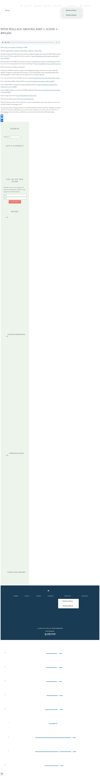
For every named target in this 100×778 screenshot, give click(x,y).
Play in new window (10, 48)
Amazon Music (24, 51)
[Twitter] (31, 118)
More (40, 51)
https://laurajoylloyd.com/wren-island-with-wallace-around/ (44, 78)
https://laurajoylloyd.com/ (27, 99)
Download (19, 48)
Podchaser (31, 51)
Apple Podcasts (10, 51)
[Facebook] (31, 115)
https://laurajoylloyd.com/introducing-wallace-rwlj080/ (40, 82)
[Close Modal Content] (2, 774)
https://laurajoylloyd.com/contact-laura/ (26, 96)
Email (36, 51)
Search (5, 137)
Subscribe (14, 202)
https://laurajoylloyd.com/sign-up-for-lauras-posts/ (48, 64)
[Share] (31, 120)
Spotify (17, 51)
